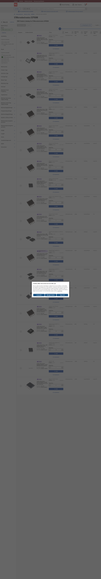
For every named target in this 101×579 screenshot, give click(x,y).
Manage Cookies (51, 295)
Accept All (39, 295)
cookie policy (59, 291)
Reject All (62, 295)
